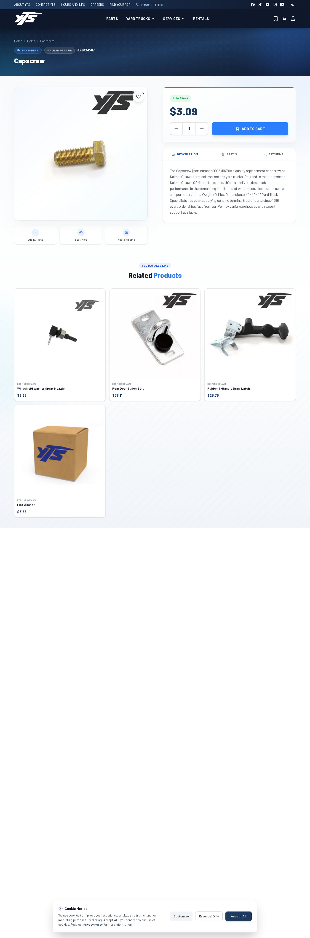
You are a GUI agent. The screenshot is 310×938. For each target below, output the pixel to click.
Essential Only (209, 916)
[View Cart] (284, 18)
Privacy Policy (93, 924)
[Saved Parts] (275, 18)
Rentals (201, 18)
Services (171, 18)
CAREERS (97, 4)
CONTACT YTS (46, 4)
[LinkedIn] (282, 4)
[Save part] (138, 96)
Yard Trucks (138, 18)
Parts (112, 18)
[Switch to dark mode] (292, 4)
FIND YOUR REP (120, 4)
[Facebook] (253, 4)
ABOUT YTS (22, 4)
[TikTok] (260, 4)
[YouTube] (267, 4)
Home (18, 41)
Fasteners (47, 41)
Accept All (238, 916)
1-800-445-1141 (152, 4)
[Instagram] (275, 4)
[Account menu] (293, 18)
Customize (181, 916)
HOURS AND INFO (73, 4)
